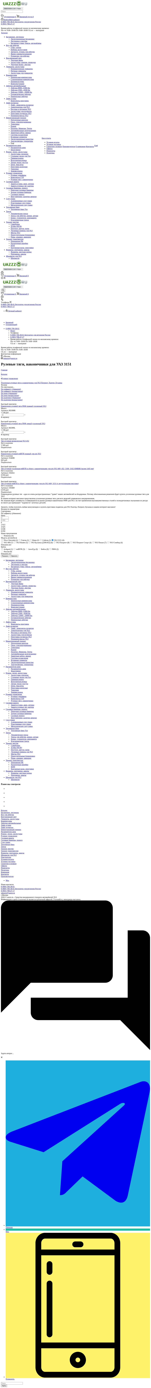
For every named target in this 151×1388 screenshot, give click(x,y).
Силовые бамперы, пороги (12, 840)
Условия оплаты (7, 859)
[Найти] (2, 14)
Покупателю (6, 857)
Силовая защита (7, 838)
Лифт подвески (7, 827)
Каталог (4, 810)
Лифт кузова (6, 825)
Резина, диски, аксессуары (11, 834)
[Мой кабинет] (2, 273)
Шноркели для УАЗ (9, 855)
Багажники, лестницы (10, 813)
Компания (5, 872)
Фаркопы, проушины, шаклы (12, 853)
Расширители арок (8, 832)
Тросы (3, 847)
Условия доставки (8, 862)
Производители (7, 876)
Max (7, 880)
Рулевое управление (9, 836)
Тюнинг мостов (7, 849)
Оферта (4, 866)
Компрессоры (6, 821)
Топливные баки (7, 844)
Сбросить (14, 556)
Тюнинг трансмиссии (9, 851)
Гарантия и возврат (9, 864)
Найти (4, 1386)
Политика (5, 870)
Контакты (5, 874)
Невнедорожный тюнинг (11, 830)
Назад (12, 331)
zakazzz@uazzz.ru (10, 358)
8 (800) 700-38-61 (8, 887)
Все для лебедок (7, 815)
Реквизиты (5, 868)
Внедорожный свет (9, 817)
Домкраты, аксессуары (10, 819)
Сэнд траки (5, 842)
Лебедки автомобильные (11, 823)
